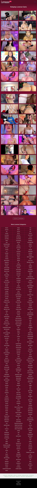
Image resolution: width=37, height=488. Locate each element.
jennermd (27, 149)
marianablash (27, 86)
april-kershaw (9, 76)
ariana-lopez (27, 139)
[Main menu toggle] (35, 2)
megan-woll (9, 190)
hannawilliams (27, 129)
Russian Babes (10, 475)
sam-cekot (27, 98)
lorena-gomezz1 (9, 108)
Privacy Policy (18, 483)
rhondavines (27, 108)
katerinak (10, 15)
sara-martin (9, 45)
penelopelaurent (27, 45)
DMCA (18, 482)
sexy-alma (9, 118)
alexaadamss (9, 179)
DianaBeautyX (9, 98)
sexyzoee (27, 169)
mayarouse (9, 200)
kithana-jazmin (27, 66)
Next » (23, 218)
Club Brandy (19, 475)
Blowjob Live (7, 476)
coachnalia (27, 25)
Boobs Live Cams (12, 476)
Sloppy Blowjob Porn (29, 476)
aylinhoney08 (27, 35)
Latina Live (15, 475)
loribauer (27, 159)
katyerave (9, 159)
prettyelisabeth (27, 76)
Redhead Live (18, 476)
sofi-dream (27, 200)
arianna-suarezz (27, 210)
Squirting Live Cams (25, 475)
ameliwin (9, 35)
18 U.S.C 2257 (18, 481)
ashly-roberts (27, 190)
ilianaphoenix (9, 139)
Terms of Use (18, 484)
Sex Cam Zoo (31, 475)
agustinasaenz (10, 66)
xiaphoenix (9, 129)
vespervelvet (9, 25)
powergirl (27, 179)
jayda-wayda (9, 56)
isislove (27, 15)
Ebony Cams (23, 476)
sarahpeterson (10, 149)
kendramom (9, 86)
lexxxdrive (27, 118)
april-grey (27, 56)
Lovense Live (5, 475)
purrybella (9, 210)
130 (20, 218)
